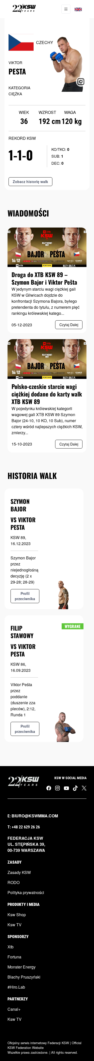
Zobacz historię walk (30, 181)
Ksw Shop (17, 914)
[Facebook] (48, 788)
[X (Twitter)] (84, 788)
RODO (14, 882)
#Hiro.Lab (16, 987)
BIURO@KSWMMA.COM (35, 816)
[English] (78, 9)
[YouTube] (66, 788)
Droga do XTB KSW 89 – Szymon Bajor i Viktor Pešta (44, 278)
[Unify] (24, 9)
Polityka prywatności (26, 892)
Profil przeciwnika (25, 596)
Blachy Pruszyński (24, 977)
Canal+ (14, 1009)
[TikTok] (75, 788)
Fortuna (14, 957)
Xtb (11, 947)
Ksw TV (15, 924)
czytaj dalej (68, 324)
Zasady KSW (19, 872)
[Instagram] (57, 788)
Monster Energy (22, 967)
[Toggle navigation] (65, 9)
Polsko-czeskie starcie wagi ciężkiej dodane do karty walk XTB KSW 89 (47, 394)
